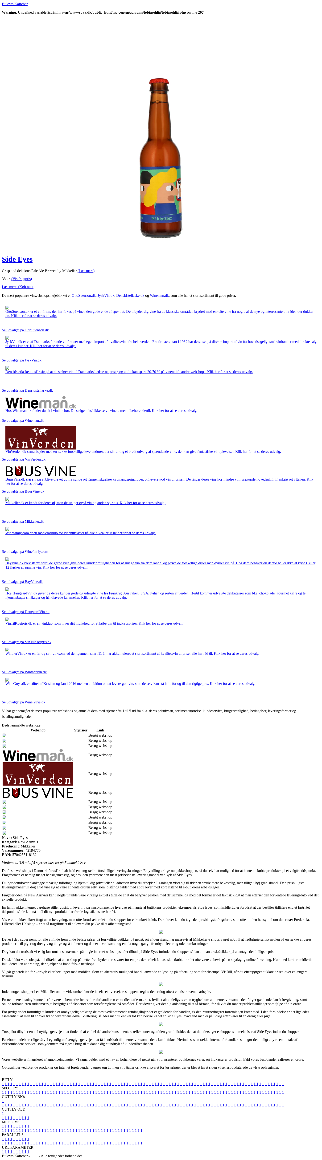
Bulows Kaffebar (15, 4)
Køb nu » (26, 287)
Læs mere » (10, 287)
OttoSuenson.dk (84, 295)
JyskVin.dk (106, 295)
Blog (34, 1156)
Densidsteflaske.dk (130, 295)
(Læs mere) (86, 271)
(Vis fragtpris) (21, 279)
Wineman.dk (159, 295)
